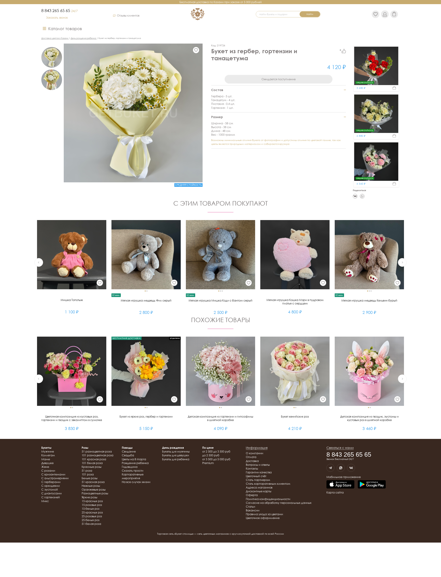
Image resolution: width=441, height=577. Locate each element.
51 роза (87, 470)
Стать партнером (258, 480)
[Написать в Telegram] (330, 468)
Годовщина (129, 467)
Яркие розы (89, 497)
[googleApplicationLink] (372, 484)
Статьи (250, 506)
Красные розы (91, 467)
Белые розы (90, 478)
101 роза (88, 474)
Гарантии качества (259, 472)
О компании (254, 453)
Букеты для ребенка (175, 459)
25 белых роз (90, 520)
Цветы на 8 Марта (134, 459)
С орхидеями (50, 485)
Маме (45, 459)
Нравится (344, 51)
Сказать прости (132, 470)
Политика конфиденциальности (268, 499)
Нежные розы (91, 485)
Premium (208, 463)
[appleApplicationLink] (340, 484)
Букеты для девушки (175, 455)
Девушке (47, 463)
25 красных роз (92, 512)
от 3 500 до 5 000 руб (216, 459)
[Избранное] (196, 50)
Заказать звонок (57, 17)
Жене (45, 467)
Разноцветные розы (95, 493)
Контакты (252, 468)
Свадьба (128, 455)
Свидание (129, 451)
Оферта (252, 495)
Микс (45, 501)
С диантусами (51, 493)
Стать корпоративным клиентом (268, 483)
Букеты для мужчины (176, 451)
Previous (38, 262)
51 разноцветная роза (97, 451)
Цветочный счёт (256, 476)
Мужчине (47, 451)
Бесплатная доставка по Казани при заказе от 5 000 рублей (221, 2)
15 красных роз (92, 501)
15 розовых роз (92, 505)
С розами (48, 470)
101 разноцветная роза (97, 455)
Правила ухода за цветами (264, 514)
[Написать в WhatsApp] (341, 468)
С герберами (50, 482)
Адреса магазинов (259, 487)
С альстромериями (55, 478)
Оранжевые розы (94, 489)
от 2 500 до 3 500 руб (216, 451)
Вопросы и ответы (258, 464)
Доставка (252, 461)
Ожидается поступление (278, 79)
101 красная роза (94, 459)
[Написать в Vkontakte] (351, 468)
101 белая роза (92, 463)
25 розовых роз (92, 516)
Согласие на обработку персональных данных (278, 503)
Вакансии (252, 510)
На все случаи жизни (136, 482)
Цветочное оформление (263, 518)
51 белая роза (91, 524)
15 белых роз (90, 508)
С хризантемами (53, 474)
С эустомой (49, 489)
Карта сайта (335, 492)
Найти (309, 14)
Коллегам (48, 455)
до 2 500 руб (210, 455)
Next (402, 262)
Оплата (251, 457)
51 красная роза (93, 482)
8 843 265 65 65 (59, 10)
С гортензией (50, 497)
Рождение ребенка (135, 463)
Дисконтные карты (258, 491)
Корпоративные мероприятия (132, 476)
